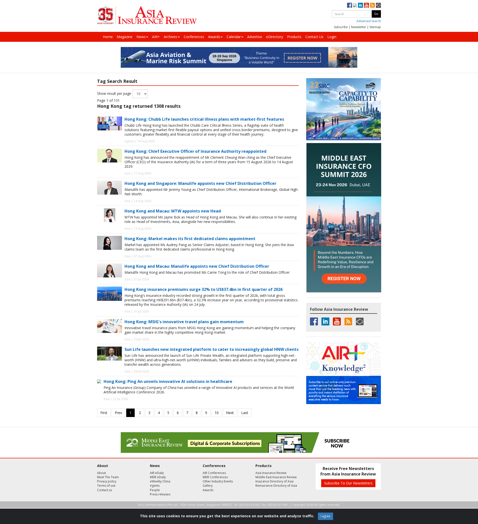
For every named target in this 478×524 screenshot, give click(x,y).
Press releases (160, 494)
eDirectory (274, 36)
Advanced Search (369, 21)
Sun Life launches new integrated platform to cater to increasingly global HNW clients (211, 349)
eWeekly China (160, 481)
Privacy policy (106, 481)
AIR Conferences (214, 473)
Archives (170, 36)
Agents (155, 485)
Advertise (254, 36)
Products (294, 36)
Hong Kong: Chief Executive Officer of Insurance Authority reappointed (195, 151)
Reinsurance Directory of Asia (276, 485)
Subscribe (341, 27)
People (155, 490)
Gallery (208, 485)
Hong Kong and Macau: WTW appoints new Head (172, 211)
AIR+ (156, 36)
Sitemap (375, 27)
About (101, 473)
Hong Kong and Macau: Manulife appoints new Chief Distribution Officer (196, 266)
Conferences (194, 36)
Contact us (104, 490)
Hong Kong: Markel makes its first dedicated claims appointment (189, 238)
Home (108, 36)
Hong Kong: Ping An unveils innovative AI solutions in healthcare (168, 381)
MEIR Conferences (215, 477)
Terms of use (106, 485)
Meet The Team (108, 477)
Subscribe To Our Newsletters (348, 483)
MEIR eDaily (158, 477)
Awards (214, 36)
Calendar (234, 36)
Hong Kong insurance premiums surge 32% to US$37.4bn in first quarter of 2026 (203, 289)
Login (331, 36)
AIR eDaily (157, 473)
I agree (325, 516)
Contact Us (314, 36)
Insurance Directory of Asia (274, 481)
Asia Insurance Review (270, 473)
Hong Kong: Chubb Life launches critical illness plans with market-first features (204, 119)
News (141, 36)
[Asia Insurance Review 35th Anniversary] (147, 15)
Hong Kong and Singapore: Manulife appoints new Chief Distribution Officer (200, 183)
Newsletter (358, 27)
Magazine (124, 36)
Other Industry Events (218, 481)
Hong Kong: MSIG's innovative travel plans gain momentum (184, 321)
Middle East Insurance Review (276, 477)
